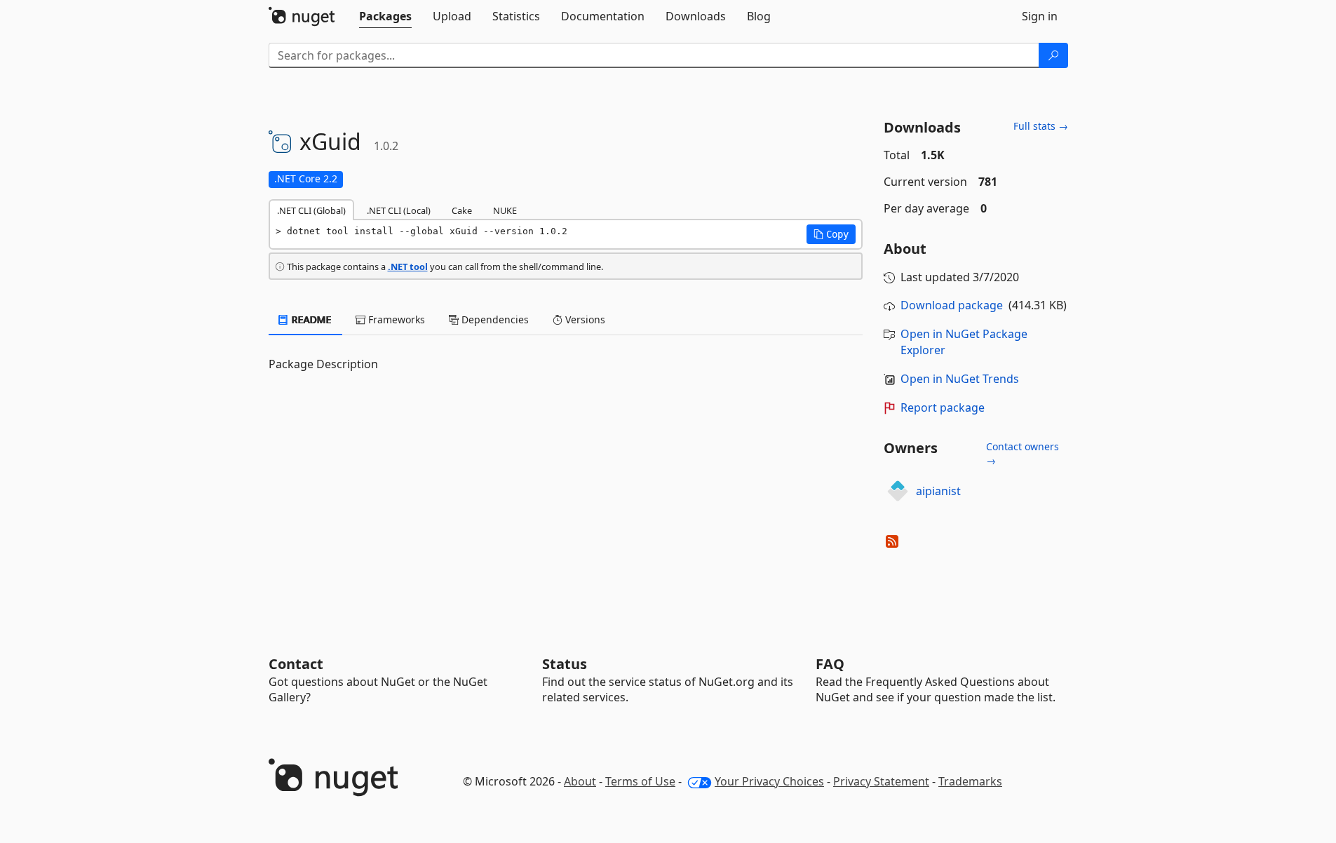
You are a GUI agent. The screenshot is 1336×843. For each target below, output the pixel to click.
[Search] (1053, 55)
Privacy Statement (881, 781)
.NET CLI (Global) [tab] (311, 210)
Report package (942, 407)
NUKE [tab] (505, 210)
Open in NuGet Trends (959, 378)
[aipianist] (897, 491)
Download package (951, 305)
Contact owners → (1022, 453)
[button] (831, 234)
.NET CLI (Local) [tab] (399, 210)
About (580, 781)
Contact (296, 663)
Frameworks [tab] (395, 319)
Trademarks (970, 781)
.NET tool (408, 266)
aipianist (938, 491)
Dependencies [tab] (494, 319)
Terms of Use (640, 781)
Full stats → (1040, 126)
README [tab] (310, 319)
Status (564, 663)
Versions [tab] (583, 319)
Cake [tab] (462, 210)
